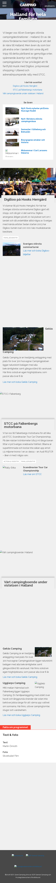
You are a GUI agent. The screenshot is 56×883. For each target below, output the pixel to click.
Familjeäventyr (11, 238)
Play (6, 85)
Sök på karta (50, 6)
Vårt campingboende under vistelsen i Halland (23, 93)
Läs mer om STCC (32, 474)
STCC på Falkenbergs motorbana (27, 90)
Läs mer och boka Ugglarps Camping (21, 715)
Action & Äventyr (11, 461)
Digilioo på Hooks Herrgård (25, 86)
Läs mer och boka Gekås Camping (20, 382)
